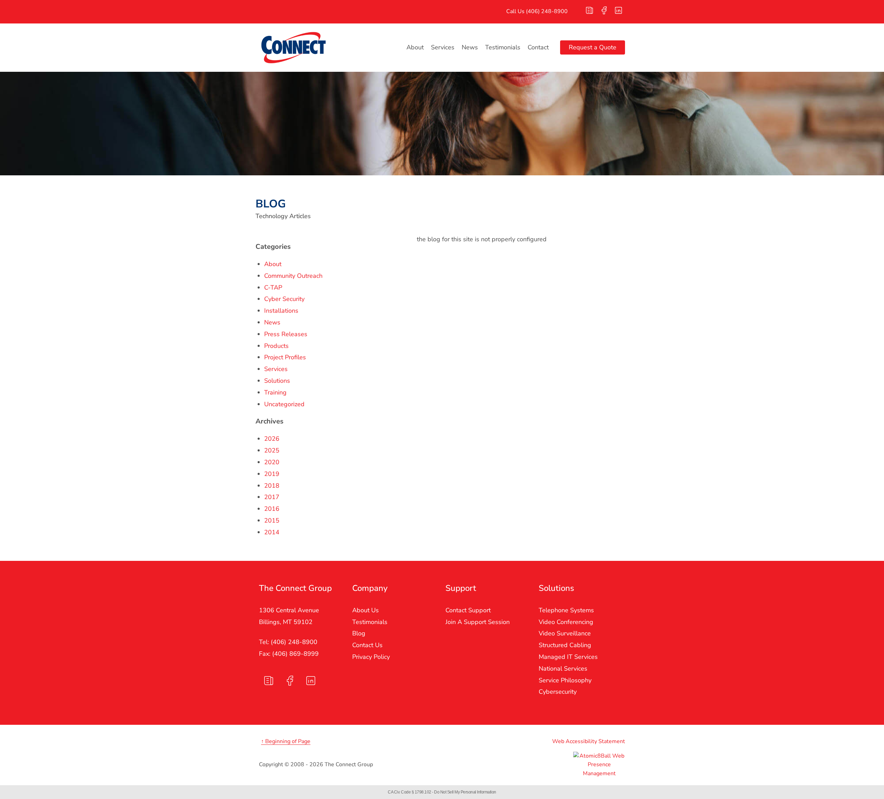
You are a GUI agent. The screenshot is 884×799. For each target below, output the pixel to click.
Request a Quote (592, 47)
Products (276, 346)
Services (442, 47)
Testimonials (502, 47)
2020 (271, 462)
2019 (271, 474)
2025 (271, 450)
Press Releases (285, 334)
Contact (538, 47)
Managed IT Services (568, 657)
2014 (271, 532)
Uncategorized (284, 404)
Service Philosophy (565, 680)
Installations (281, 310)
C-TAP (273, 287)
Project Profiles (285, 357)
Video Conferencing (566, 622)
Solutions (277, 381)
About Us (365, 610)
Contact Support (468, 610)
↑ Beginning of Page (285, 741)
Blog (358, 633)
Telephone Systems (566, 610)
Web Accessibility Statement (588, 741)
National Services (563, 668)
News (470, 47)
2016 (271, 509)
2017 (271, 497)
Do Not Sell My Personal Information (465, 792)
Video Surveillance (565, 633)
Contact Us (367, 645)
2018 (271, 485)
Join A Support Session (477, 622)
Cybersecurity (558, 692)
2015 (271, 520)
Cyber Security (284, 299)
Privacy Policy (371, 657)
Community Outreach (293, 276)
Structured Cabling (565, 645)
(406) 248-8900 (547, 11)
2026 (271, 439)
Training (275, 392)
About (415, 47)
